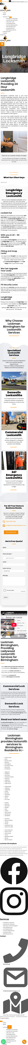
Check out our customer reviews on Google (14, 155)
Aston (6, 759)
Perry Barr (7, 799)
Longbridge (7, 789)
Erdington (7, 773)
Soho (6, 809)
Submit (5, 597)
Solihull (6, 810)
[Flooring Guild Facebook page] (14, 884)
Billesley (7, 762)
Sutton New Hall (8, 830)
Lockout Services (10, 28)
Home (4, 13)
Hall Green (7, 775)
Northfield (7, 794)
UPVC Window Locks (11, 26)
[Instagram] (3, 4)
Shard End (7, 806)
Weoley (6, 838)
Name (4, 547)
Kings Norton (8, 783)
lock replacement (13, 107)
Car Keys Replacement (11, 25)
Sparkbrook (7, 814)
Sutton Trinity (8, 831)
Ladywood (7, 788)
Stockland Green (9, 825)
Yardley (6, 822)
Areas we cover (7, 31)
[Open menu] (2, 44)
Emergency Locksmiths (12, 18)
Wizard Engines (5, 1018)
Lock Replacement (10, 23)
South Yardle (8, 812)
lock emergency (15, 158)
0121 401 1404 (10, 246)
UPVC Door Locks (10, 22)
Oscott (6, 798)
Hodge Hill (7, 780)
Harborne (7, 778)
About (4, 14)
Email (5, 562)
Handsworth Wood (9, 777)
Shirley (6, 823)
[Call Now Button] (24, 1042)
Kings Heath (7, 781)
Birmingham (14, 113)
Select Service (7, 568)
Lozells (6, 791)
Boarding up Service (11, 30)
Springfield (7, 815)
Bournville (7, 767)
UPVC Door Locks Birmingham (10, 925)
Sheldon (7, 807)
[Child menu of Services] (10, 17)
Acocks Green (8, 757)
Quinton (7, 802)
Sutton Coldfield (9, 820)
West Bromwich (8, 839)
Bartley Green (8, 760)
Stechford (7, 818)
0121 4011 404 (21, 725)
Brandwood (7, 769)
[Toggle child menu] (9, 1027)
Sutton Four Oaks (9, 827)
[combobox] (7, 556)
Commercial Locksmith (12, 20)
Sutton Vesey (8, 833)
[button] (3, 1041)
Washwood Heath (9, 836)
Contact (5, 33)
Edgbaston (7, 772)
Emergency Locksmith (8, 922)
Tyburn (6, 835)
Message (5, 575)
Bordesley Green (9, 765)
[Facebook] (1, 4)
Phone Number (7, 554)
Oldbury (7, 796)
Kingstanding (8, 786)
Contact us (2, 34)
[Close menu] (1, 1021)
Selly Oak (7, 804)
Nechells (7, 793)
